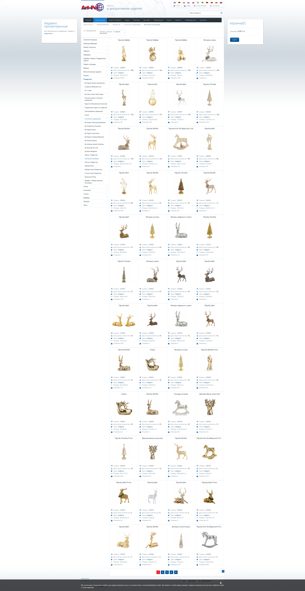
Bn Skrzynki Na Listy (91, 148)
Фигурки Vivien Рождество (93, 169)
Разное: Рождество (91, 162)
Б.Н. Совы (88, 90)
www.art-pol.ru (88, 25)
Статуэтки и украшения (132, 25)
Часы (85, 205)
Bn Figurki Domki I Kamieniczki (95, 83)
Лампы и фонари (90, 64)
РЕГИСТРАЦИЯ (201, 6)
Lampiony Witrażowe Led (93, 87)
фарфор (86, 198)
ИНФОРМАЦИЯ (158, 20)
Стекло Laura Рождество (93, 173)
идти (234, 39)
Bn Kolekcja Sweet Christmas (94, 144)
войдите (121, 73)
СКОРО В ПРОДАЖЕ (115, 20)
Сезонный (87, 190)
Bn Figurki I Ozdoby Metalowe (94, 137)
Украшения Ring (90, 177)
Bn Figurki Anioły (90, 130)
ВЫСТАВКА (136, 20)
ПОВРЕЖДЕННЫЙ (190, 20)
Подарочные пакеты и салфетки (96, 108)
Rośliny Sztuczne (90, 47)
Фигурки (86, 201)
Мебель (86, 68)
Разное (86, 75)
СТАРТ (178, 6)
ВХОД (188, 6)
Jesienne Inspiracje (90, 40)
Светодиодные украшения (94, 111)
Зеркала (86, 51)
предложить (48, 33)
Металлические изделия (92, 72)
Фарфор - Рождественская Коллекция (94, 182)
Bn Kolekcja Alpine (91, 140)
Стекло (86, 194)
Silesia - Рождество (91, 155)
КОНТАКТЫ (203, 20)
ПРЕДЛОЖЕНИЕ (100, 20)
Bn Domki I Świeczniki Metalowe (95, 122)
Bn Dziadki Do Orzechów (93, 126)
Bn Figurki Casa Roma (92, 133)
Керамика (87, 55)
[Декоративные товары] (92, 10)
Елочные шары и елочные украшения (94, 99)
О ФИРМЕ (88, 20)
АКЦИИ (169, 20)
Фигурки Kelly (89, 166)
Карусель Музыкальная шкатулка (96, 104)
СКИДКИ (127, 20)
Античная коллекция (152, 25)
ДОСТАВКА (147, 20)
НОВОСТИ (178, 20)
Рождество (116, 25)
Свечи (87, 115)
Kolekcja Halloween (90, 43)
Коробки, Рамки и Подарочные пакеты (95, 60)
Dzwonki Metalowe (91, 151)
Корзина (216, 6)
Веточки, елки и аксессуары (94, 94)
